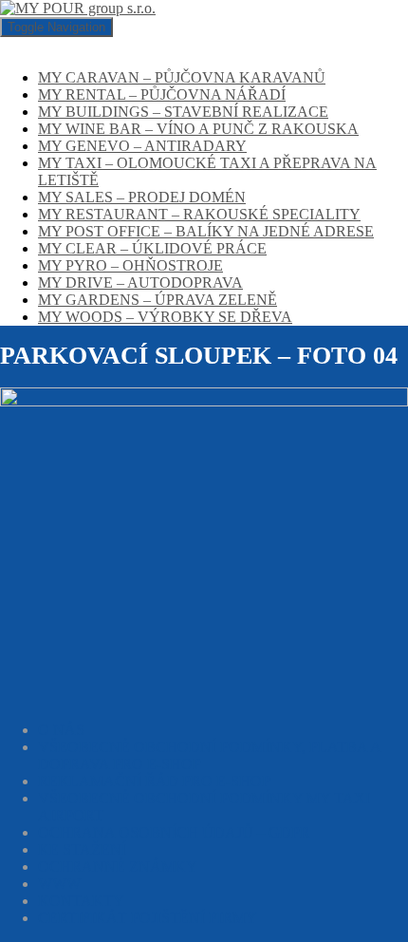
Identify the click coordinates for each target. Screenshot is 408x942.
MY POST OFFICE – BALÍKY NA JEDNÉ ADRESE (206, 231)
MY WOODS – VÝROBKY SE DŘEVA (165, 317)
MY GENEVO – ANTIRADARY (142, 146)
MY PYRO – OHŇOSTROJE (130, 265)
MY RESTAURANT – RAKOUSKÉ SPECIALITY (199, 214)
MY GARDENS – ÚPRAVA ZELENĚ (157, 300)
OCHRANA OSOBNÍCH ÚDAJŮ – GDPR (174, 832)
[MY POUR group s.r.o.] (78, 8)
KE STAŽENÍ (82, 849)
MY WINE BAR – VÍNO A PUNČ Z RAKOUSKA (198, 129)
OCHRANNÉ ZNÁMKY (117, 866)
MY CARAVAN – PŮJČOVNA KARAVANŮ (181, 77)
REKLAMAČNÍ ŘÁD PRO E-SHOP (154, 781)
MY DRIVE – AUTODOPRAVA (140, 282)
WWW (59, 884)
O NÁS (61, 730)
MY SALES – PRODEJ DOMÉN (142, 197)
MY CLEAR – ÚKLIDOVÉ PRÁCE (152, 248)
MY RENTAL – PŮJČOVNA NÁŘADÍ (162, 94)
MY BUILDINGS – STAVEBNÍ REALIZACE (183, 112)
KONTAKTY (81, 901)
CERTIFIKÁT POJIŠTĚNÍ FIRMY (147, 918)
